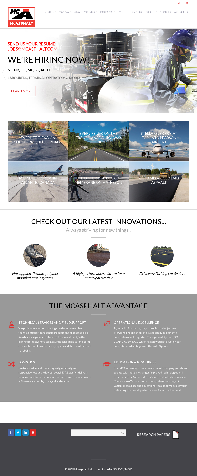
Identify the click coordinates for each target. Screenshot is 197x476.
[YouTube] (33, 432)
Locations (151, 11)
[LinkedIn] (25, 432)
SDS (77, 11)
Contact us (181, 11)
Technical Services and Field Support (52, 323)
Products (89, 11)
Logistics (136, 11)
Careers (165, 11)
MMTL (123, 11)
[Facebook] (11, 432)
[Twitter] (18, 432)
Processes (106, 11)
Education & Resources (135, 362)
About (49, 11)
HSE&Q (64, 11)
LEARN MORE (21, 91)
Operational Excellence (136, 323)
